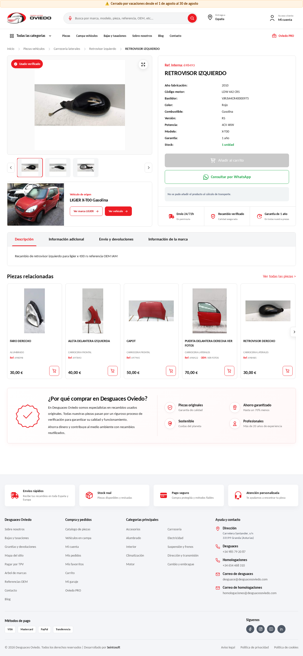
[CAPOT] (151, 311)
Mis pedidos (73, 555)
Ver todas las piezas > (279, 276)
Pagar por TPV (14, 564)
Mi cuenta (72, 547)
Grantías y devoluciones (20, 547)
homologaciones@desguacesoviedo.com (249, 593)
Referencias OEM (16, 582)
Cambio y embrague (181, 564)
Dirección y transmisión (183, 555)
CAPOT (131, 341)
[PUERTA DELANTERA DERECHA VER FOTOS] (209, 311)
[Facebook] (250, 629)
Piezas (66, 36)
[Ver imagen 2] (58, 167)
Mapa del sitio (14, 555)
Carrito (70, 573)
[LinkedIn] (281, 629)
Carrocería (175, 529)
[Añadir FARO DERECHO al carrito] (54, 371)
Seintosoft (113, 647)
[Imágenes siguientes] (148, 168)
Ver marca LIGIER (84, 211)
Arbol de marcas (15, 573)
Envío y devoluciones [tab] (116, 239)
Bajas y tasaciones (115, 36)
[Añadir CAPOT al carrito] (171, 371)
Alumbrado (133, 538)
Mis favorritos (74, 564)
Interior (131, 547)
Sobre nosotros (142, 36)
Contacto (175, 36)
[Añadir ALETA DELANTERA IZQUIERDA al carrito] (113, 371)
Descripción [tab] (24, 239)
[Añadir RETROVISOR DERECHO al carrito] (288, 371)
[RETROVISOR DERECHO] (268, 311)
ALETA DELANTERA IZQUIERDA (89, 341)
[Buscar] (192, 18)
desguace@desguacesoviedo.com (245, 579)
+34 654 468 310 (234, 565)
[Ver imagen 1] (30, 167)
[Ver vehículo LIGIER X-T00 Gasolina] (35, 204)
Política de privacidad (255, 647)
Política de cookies (286, 647)
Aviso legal (228, 647)
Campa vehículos (87, 36)
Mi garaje (71, 582)
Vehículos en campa (78, 538)
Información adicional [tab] (66, 239)
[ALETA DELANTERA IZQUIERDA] (93, 311)
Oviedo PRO (73, 590)
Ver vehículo (116, 211)
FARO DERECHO (20, 341)
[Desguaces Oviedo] (29, 18)
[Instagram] (261, 629)
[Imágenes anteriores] (11, 168)
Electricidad (175, 538)
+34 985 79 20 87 (234, 552)
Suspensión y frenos (180, 547)
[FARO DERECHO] (34, 311)
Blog (161, 36)
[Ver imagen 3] (85, 167)
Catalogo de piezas (77, 529)
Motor (130, 564)
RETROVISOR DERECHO (259, 341)
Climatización (135, 555)
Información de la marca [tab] (168, 239)
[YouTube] (271, 629)
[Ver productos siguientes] (294, 332)
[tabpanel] (151, 256)
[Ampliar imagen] (143, 64)
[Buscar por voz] (70, 18)
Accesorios (133, 529)
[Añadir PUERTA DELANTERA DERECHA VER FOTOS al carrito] (229, 371)
